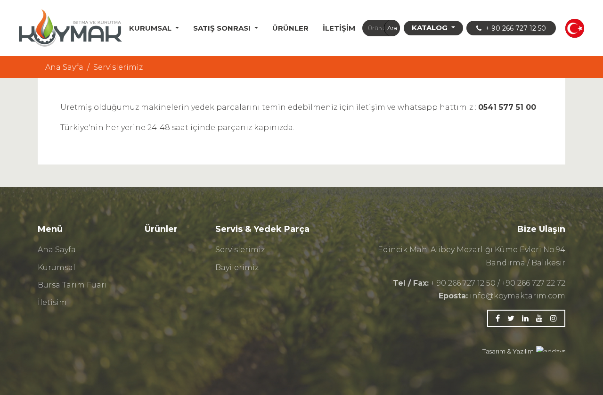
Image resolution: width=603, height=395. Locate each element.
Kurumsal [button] (151, 28)
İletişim (339, 28)
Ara (392, 28)
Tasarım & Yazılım (508, 351)
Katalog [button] (430, 27)
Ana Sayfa (64, 67)
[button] (574, 28)
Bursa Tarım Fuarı (72, 284)
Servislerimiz (240, 249)
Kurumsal (56, 267)
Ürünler (290, 28)
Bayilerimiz (237, 267)
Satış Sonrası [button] (223, 28)
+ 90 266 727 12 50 (514, 28)
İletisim (52, 302)
